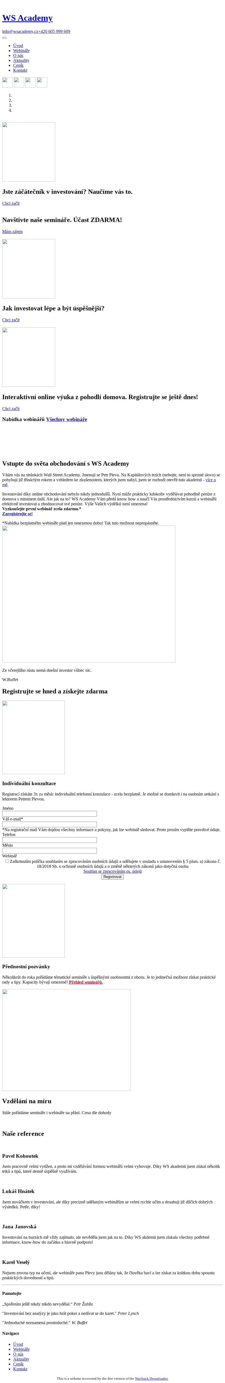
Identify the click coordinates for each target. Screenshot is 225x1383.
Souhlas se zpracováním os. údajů (112, 871)
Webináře (21, 50)
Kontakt (20, 70)
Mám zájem (12, 231)
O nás (18, 55)
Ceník (18, 65)
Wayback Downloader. (151, 1378)
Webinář (9, 856)
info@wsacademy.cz (20, 31)
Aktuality (21, 60)
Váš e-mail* (12, 819)
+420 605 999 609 (54, 31)
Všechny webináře (66, 419)
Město (7, 845)
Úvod (18, 45)
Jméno (7, 808)
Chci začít (10, 203)
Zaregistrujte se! (17, 513)
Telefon (8, 834)
